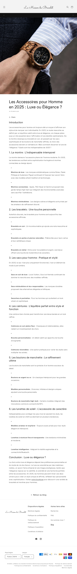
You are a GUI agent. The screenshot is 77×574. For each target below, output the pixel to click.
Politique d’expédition (55, 565)
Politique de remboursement (33, 521)
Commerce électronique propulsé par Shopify (39, 563)
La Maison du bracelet (19, 563)
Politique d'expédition (35, 527)
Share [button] (13, 117)
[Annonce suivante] (73, 15)
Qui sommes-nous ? (58, 520)
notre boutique (37, 480)
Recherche (54, 511)
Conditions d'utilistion (35, 531)
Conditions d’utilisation (40, 565)
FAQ (52, 515)
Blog (52, 524)
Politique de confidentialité (37, 515)
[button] (4, 7)
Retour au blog (39, 495)
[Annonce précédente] (4, 15)
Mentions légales (34, 511)
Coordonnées (68, 565)
